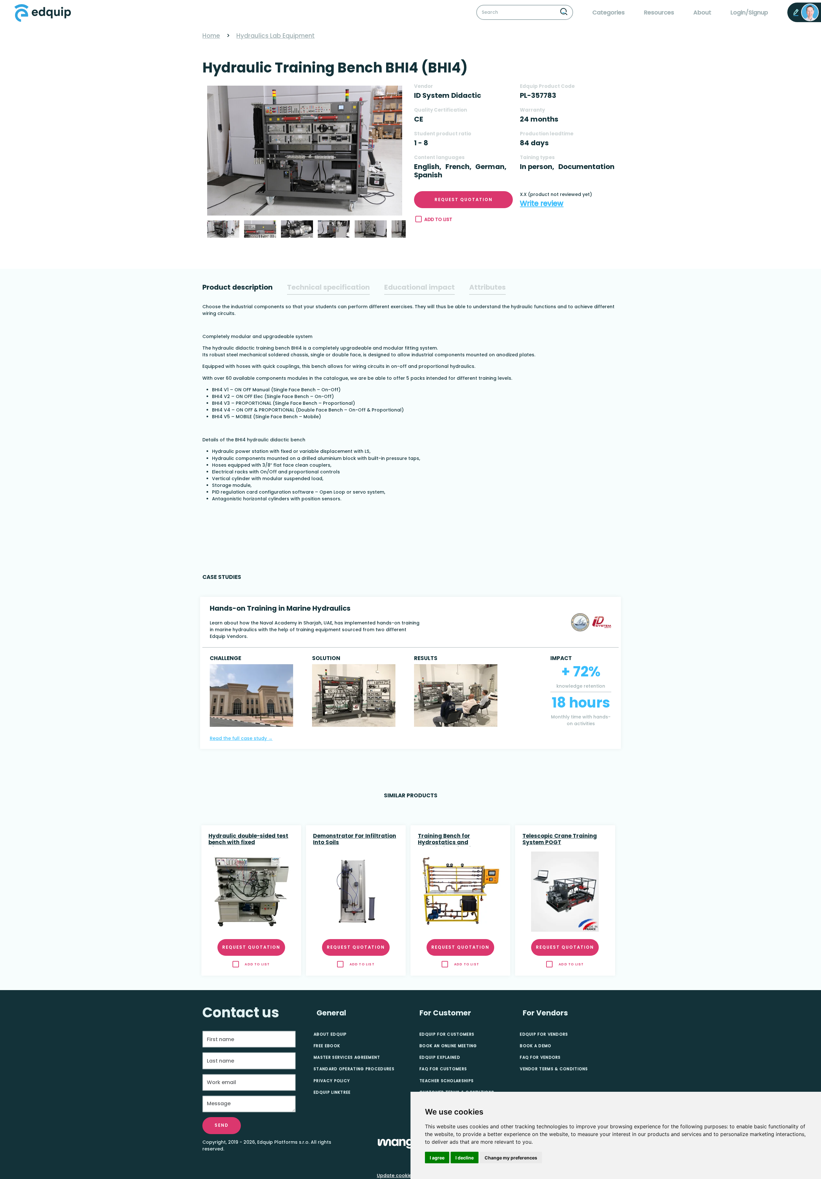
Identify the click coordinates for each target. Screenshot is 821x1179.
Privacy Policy (332, 1080)
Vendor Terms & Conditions (554, 1069)
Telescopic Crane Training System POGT (559, 839)
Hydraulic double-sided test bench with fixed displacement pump (248, 840)
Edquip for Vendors (544, 1034)
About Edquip (330, 1034)
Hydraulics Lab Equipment (275, 35)
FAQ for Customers (443, 1069)
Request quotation (464, 200)
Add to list (438, 219)
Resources (659, 12)
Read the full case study (241, 738)
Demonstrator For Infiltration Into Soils (354, 839)
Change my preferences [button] (511, 1157)
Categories (608, 12)
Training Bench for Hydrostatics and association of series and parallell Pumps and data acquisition (454, 840)
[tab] (237, 287)
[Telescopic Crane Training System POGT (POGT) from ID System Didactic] (565, 892)
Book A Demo (535, 1045)
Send (222, 1125)
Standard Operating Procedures (354, 1069)
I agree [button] (437, 1157)
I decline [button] (464, 1157)
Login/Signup (749, 12)
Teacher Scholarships (446, 1080)
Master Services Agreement (347, 1057)
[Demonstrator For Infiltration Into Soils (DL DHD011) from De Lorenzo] (356, 892)
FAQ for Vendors (540, 1057)
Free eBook (327, 1045)
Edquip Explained (439, 1057)
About (702, 12)
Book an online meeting (448, 1045)
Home (211, 35)
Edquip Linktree (332, 1092)
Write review (541, 203)
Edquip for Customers (446, 1034)
